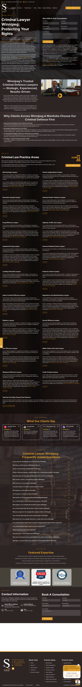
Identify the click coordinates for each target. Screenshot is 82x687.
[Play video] (60, 95)
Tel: (6, 609)
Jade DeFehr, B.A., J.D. (18, 42)
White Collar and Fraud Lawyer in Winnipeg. (58, 362)
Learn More (5, 189)
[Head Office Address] (3, 606)
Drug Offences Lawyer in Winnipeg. (18, 236)
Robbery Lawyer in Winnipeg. (9, 334)
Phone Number (64, 26)
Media (39, 8)
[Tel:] (3, 610)
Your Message (46, 31)
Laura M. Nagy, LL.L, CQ (26, 40)
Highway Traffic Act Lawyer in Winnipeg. (57, 236)
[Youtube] (13, 668)
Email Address (46, 26)
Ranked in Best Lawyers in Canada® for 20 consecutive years (41, 583)
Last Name (63, 21)
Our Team (19, 8)
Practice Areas (27, 8)
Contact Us (54, 8)
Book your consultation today (9, 405)
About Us (13, 8)
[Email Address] (22, 605)
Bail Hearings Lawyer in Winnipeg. (16, 186)
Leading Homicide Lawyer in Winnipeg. (25, 282)
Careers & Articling (46, 8)
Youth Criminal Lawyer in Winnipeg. (71, 383)
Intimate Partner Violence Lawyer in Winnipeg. (58, 210)
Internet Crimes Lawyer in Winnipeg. (56, 259)
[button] (79, 432)
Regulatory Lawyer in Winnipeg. (55, 309)
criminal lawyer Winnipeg (54, 60)
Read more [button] (26, 438)
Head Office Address (11, 604)
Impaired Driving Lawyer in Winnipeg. (11, 262)
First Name (45, 21)
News (35, 8)
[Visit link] (7, 665)
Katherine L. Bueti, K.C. (15, 40)
